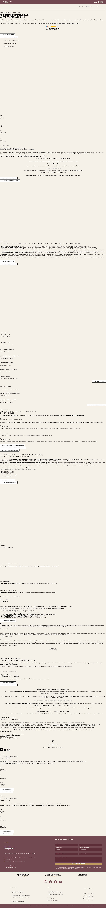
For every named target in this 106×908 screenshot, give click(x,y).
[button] (10, 450)
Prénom (56, 843)
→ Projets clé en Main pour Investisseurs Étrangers (20, 895)
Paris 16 (34, 465)
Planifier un (100, 1)
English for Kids (5, 386)
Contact (102, 6)
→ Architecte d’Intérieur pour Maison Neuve (55, 892)
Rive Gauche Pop (5, 376)
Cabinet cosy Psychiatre (8, 400)
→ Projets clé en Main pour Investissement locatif (20, 897)
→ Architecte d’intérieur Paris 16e (17, 892)
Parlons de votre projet (7, 1)
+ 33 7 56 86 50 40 (53, 745)
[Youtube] (60, 881)
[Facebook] (55, 881)
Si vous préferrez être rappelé (84, 847)
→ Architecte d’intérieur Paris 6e (17, 891)
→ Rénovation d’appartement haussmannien (55, 894)
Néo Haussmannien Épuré (8, 369)
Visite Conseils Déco (7, 476)
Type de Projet (57, 851)
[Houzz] (4, 749)
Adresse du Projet (82, 851)
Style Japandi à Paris (7, 349)
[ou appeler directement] (4, 866)
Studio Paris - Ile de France (23, 874)
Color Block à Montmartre (9, 356)
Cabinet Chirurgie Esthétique (10, 393)
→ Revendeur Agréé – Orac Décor (17, 899)
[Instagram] (8, 749)
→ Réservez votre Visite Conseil (52, 900)
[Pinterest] (50, 881)
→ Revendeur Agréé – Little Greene (17, 901)
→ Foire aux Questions (51, 898)
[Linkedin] (1, 749)
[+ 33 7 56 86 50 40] (53, 741)
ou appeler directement (10, 865)
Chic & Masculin (5, 342)
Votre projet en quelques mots (61, 856)
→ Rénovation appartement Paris (53, 891)
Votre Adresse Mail (58, 847)
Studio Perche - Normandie (53, 874)
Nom (80, 843)
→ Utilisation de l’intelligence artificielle (42, 906)
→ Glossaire (49, 897)
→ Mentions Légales (13, 906)
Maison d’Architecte (6, 362)
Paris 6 (23, 465)
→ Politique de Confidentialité (25, 906)
